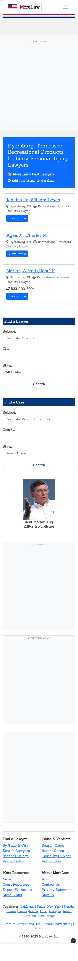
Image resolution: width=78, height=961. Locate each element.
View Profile (17, 218)
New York (54, 907)
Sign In (48, 895)
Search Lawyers (16, 850)
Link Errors (44, 924)
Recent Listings (16, 856)
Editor (39, 928)
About (47, 879)
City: (6, 348)
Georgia (55, 911)
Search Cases (53, 845)
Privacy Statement (57, 889)
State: (7, 365)
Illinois (11, 911)
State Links (12, 895)
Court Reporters (16, 884)
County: (9, 429)
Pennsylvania (28, 911)
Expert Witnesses (17, 889)
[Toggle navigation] (66, 7)
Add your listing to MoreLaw (32, 181)
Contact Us (51, 884)
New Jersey (46, 916)
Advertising (63, 924)
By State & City (15, 845)
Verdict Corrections (19, 924)
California (27, 907)
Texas (41, 907)
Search (39, 384)
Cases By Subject (56, 856)
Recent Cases (53, 850)
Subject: (9, 331)
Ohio (43, 911)
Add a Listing (14, 861)
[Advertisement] (39, 84)
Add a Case (51, 861)
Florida (68, 907)
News (7, 879)
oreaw (30, 7)
